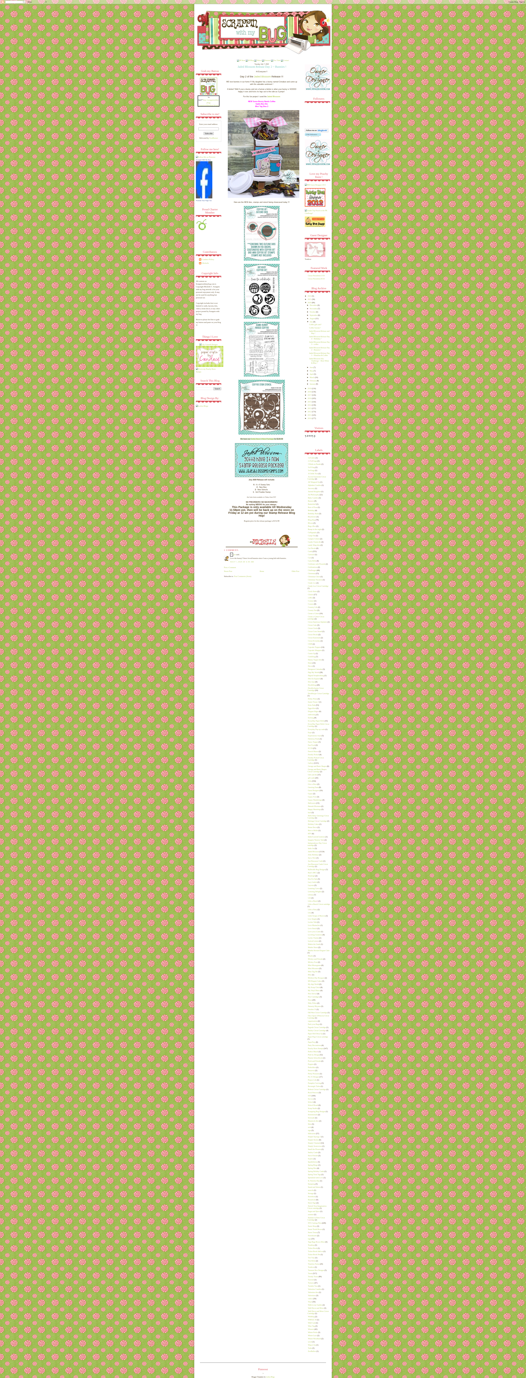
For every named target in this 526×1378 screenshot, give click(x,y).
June (312, 367)
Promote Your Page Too (204, 200)
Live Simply (312, 919)
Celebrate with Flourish (316, 564)
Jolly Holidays (313, 855)
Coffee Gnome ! (315, 328)
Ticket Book (312, 1248)
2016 (310, 398)
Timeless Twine (313, 1264)
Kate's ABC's (312, 873)
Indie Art (311, 848)
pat (234, 555)
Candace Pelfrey (208, 259)
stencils (311, 1190)
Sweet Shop (312, 1226)
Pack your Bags (313, 1024)
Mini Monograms (314, 965)
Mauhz (310, 956)
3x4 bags (311, 470)
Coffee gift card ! (315, 325)
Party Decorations (314, 1045)
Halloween (312, 803)
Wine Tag (311, 1326)
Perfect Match (313, 1052)
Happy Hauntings (314, 809)
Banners (311, 501)
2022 (310, 296)
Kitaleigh (311, 876)
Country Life (313, 607)
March (312, 377)
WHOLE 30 (312, 1320)
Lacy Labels (312, 882)
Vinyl (310, 1302)
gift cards (311, 778)
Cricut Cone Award (315, 631)
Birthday (311, 510)
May (312, 371)
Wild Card (311, 1323)
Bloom (310, 523)
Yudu (310, 1348)
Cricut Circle (313, 628)
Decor (310, 666)
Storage (311, 1193)
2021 (310, 299)
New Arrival (312, 994)
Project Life (312, 1080)
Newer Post (228, 571)
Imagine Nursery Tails (316, 840)
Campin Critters (314, 539)
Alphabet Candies (314, 485)
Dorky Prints (312, 699)
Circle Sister (312, 591)
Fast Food (311, 745)
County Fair (312, 610)
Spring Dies (312, 1168)
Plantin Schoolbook (315, 1058)
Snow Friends (313, 1156)
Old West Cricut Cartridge (317, 1013)
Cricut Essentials (314, 638)
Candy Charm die (314, 542)
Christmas (311, 573)
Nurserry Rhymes (314, 1006)
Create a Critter (313, 613)
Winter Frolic (313, 1332)
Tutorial (311, 1280)
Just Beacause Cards (315, 861)
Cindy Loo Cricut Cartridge (318, 586)
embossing (312, 715)
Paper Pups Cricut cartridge (318, 1037)
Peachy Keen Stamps (315, 1048)
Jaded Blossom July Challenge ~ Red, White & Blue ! (319, 361)
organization (312, 1021)
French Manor (313, 751)
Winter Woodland (314, 1339)
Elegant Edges (313, 711)
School (310, 1102)
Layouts (311, 885)
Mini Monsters (313, 968)
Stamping (311, 1184)
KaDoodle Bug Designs (316, 870)
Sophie (310, 1159)
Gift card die (312, 775)
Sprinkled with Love (315, 1178)
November (314, 309)
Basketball (312, 504)
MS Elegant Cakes (315, 981)
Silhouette (312, 1134)
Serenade (311, 1118)
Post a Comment (230, 567)
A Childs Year (313, 474)
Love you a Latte (314, 932)
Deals (310, 663)
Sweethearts (312, 1236)
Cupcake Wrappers (315, 650)
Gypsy (310, 794)
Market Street (313, 947)
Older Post (295, 571)
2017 (310, 395)
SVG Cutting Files (314, 1223)
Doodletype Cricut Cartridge (318, 693)
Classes (310, 595)
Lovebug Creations (315, 935)
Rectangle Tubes (314, 1086)
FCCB (310, 748)
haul (309, 813)
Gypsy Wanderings (315, 800)
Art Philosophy (313, 495)
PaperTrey (311, 1042)
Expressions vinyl (314, 736)
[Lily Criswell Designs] (208, 345)
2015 (310, 402)
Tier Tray (311, 1258)
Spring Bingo (313, 1165)
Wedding (311, 1317)
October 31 (312, 1009)
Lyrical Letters (313, 941)
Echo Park (311, 705)
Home (262, 571)
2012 (310, 412)
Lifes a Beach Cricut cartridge (319, 904)
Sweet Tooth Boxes (315, 1229)
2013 (310, 408)
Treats (310, 1273)
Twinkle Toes (313, 1286)
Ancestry (311, 488)
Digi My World (313, 672)
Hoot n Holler (313, 830)
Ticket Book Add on (315, 1251)
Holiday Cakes (313, 824)
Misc (310, 975)
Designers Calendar (315, 669)
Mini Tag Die (313, 972)
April (312, 374)
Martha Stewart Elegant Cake (319, 951)
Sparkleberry (312, 1162)
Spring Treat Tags (314, 1175)
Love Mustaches (314, 925)
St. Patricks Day (314, 1181)
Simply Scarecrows (315, 1146)
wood (310, 1342)
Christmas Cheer (314, 577)
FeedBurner (213, 138)
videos (310, 1299)
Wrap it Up (312, 1345)
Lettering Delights (314, 892)
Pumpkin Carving (314, 1083)
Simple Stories (313, 1140)
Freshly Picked (313, 755)
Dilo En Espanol (314, 679)
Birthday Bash (313, 514)
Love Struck (312, 928)
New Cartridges (313, 997)
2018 (310, 392)
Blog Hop (311, 520)
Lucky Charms (313, 938)
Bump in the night (314, 529)
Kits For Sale (312, 879)
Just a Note (312, 858)
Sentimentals (313, 1115)
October (313, 312)
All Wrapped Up (314, 482)
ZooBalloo (312, 1351)
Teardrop (311, 1245)
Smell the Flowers (314, 1149)
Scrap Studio (312, 1108)
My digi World (313, 984)
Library (310, 895)
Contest (311, 604)
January (313, 384)
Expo (310, 733)
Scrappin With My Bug (203, 160)
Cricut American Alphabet (317, 622)
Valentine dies (313, 1292)
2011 (310, 415)
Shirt (309, 1124)
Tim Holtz (311, 1261)
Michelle (205, 263)
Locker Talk (312, 922)
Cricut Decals (313, 635)
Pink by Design (313, 1055)
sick (309, 1127)
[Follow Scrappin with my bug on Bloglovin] (316, 132)
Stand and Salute (314, 1187)
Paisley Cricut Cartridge (317, 1031)
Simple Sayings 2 (314, 1137)
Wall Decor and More (316, 1308)
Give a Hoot (312, 784)
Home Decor (312, 827)
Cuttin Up (311, 653)
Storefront (311, 1197)
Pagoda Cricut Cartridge (317, 1027)
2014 (310, 405)
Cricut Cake (312, 625)
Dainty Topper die (314, 660)
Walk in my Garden (315, 1305)
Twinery (311, 1283)
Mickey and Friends (315, 959)
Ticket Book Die (314, 1255)
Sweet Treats (312, 1232)
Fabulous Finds (313, 739)
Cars (309, 558)
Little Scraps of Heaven (316, 916)
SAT (309, 1096)
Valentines (312, 1295)
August (312, 318)
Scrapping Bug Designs (316, 1111)
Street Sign (312, 1203)
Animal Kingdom (314, 492)
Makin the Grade (314, 944)
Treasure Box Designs (316, 1270)
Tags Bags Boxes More (316, 1242)
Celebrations (312, 567)
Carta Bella (312, 561)
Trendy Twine (313, 1277)
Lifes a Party (312, 910)
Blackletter (312, 517)
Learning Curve (314, 888)
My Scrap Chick (314, 987)
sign (309, 1130)
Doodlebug (312, 685)
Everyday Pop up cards (316, 729)
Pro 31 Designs (313, 1077)
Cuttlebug (311, 657)
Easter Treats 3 (313, 702)
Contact (311, 601)
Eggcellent (312, 708)
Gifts (309, 781)
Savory (310, 1099)
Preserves (311, 1071)
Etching (311, 718)
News (310, 1000)
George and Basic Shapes (317, 766)
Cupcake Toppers (314, 647)
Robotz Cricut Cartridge (317, 1089)
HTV (309, 834)
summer (311, 1215)
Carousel (311, 555)
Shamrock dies (313, 1121)
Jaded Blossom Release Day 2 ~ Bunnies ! (262, 66)
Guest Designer (313, 790)
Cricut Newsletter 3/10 (316, 276)
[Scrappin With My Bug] (204, 198)
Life (309, 898)
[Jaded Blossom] (318, 90)
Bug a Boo (312, 526)
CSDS (310, 644)
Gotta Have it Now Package (262, 439)
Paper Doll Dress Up (315, 1034)
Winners (311, 1329)
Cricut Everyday (314, 641)
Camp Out (311, 536)
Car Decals (312, 548)
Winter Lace (312, 1335)
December (314, 305)
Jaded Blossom (262, 76)
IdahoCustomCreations (316, 837)
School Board (313, 1105)
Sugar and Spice (314, 1211)
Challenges (312, 570)
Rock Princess (313, 1093)
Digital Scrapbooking (316, 676)
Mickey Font (313, 962)
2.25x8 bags (312, 461)
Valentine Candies (314, 1289)
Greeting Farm (313, 787)
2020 (310, 303)
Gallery (310, 763)
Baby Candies (313, 498)
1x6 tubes (311, 458)
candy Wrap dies (314, 545)
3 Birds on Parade (314, 464)
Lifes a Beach (313, 901)
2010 (310, 418)
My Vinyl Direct (314, 991)
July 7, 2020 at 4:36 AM (242, 562)
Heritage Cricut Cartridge (317, 821)
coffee (310, 598)
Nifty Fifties (312, 1003)
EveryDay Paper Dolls (316, 721)
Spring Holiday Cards (316, 1171)
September (314, 315)
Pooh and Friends (314, 1061)
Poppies (311, 1064)
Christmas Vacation (315, 580)
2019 (310, 389)
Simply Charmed (314, 1143)
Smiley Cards (313, 1152)
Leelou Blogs (270, 1377)
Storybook (312, 1200)
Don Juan (311, 682)
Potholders (312, 1067)
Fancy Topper (313, 742)
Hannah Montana (314, 806)
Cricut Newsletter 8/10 (316, 279)
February (313, 381)
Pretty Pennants (313, 1074)
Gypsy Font (312, 797)
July (311, 322)
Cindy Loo (312, 583)
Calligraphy (312, 532)
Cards (310, 551)
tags (309, 1239)
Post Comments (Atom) (242, 576)
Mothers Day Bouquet (316, 978)
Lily (309, 913)
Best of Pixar (312, 507)
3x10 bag (311, 467)
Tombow (311, 1267)
